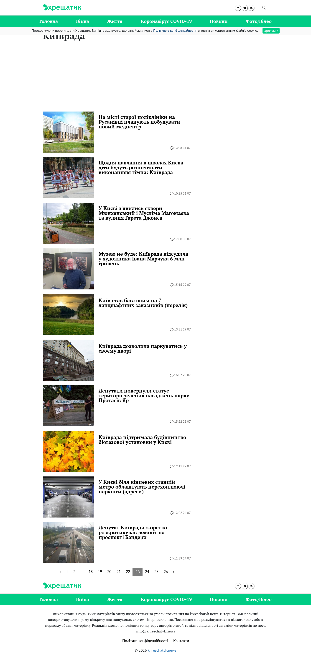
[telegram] (244, 8)
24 (147, 572)
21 (119, 572)
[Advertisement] (155, 77)
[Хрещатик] (62, 7)
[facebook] (238, 8)
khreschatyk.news (162, 650)
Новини (218, 21)
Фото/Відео (259, 21)
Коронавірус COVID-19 (166, 21)
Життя (114, 21)
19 (100, 572)
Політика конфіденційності (145, 641)
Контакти (181, 641)
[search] (264, 8)
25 (156, 572)
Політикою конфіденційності (174, 30)
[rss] (251, 8)
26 (166, 572)
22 (128, 572)
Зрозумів (271, 31)
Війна (82, 21)
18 (91, 572)
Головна (48, 21)
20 (109, 572)
